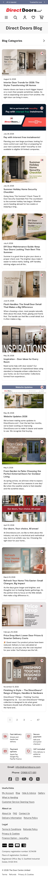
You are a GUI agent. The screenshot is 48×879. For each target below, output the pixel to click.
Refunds (12, 874)
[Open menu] (6, 17)
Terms (4, 874)
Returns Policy (31, 817)
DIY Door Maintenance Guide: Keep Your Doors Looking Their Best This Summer (22, 249)
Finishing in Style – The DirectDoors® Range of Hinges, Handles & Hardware (23, 691)
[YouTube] (24, 779)
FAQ (15, 813)
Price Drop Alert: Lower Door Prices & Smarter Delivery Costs (23, 637)
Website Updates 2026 (15, 416)
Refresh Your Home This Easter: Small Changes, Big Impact (23, 582)
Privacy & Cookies (11, 833)
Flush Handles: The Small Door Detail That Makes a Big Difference (22, 306)
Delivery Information (12, 817)
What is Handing (10, 797)
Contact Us (24, 813)
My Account (8, 793)
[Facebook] (10, 779)
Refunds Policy (30, 829)
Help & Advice (29, 793)
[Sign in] (25, 17)
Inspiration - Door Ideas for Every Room (21, 360)
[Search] (15, 17)
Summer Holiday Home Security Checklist (20, 191)
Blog (18, 793)
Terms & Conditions (11, 829)
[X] (37, 779)
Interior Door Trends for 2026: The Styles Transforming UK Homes (21, 84)
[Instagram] (17, 779)
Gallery (41, 793)
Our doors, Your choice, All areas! (21, 528)
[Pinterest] (31, 779)
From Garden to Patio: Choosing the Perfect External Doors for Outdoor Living (22, 474)
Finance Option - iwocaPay (15, 838)
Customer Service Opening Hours (18, 801)
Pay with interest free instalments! (22, 137)
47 (38, 719)
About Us (6, 813)
